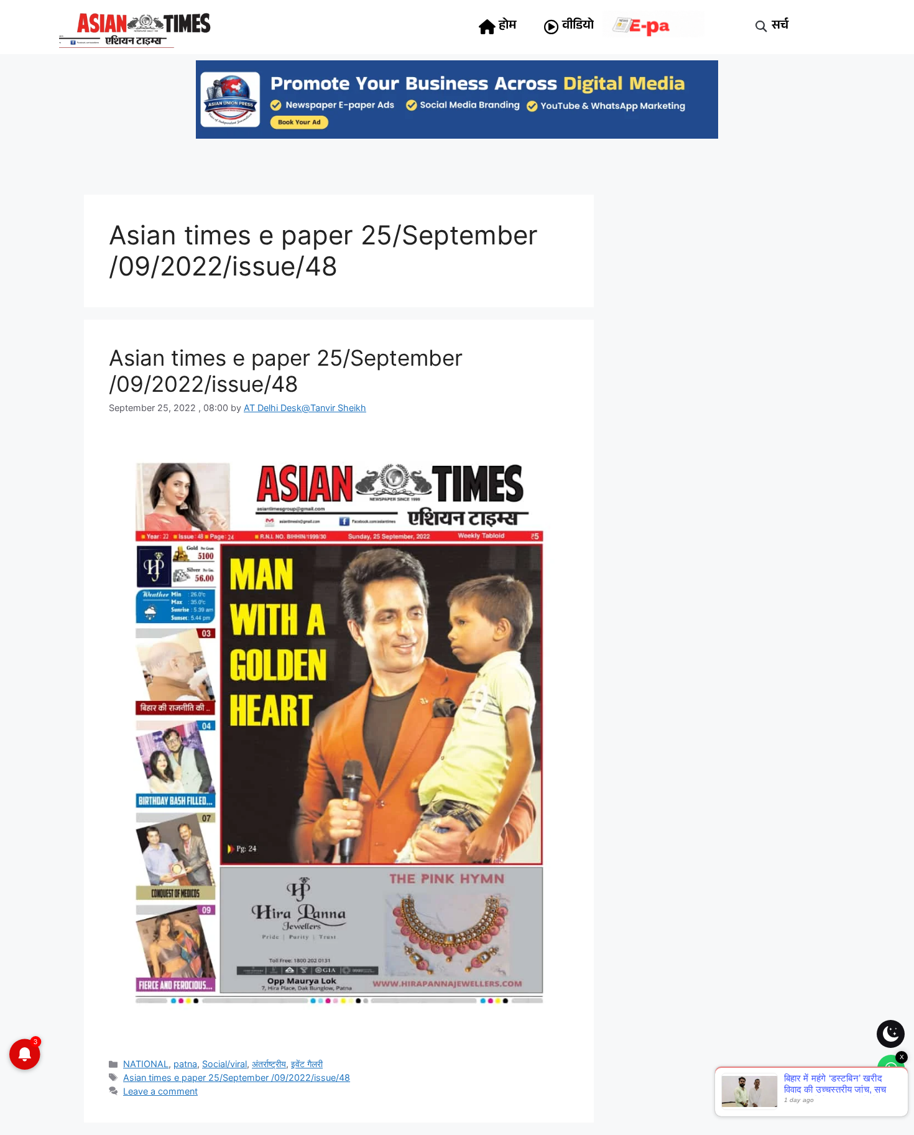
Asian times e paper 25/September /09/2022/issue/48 (286, 371)
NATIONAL (145, 1064)
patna (185, 1064)
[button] (761, 27)
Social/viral (224, 1064)
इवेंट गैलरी (307, 1064)
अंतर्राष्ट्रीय (269, 1064)
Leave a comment (160, 1091)
